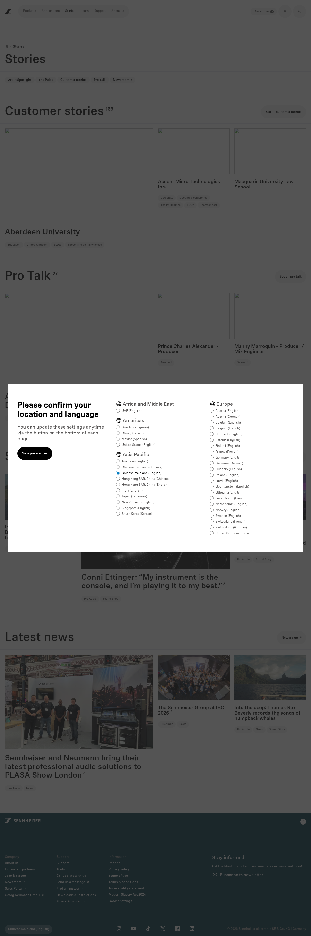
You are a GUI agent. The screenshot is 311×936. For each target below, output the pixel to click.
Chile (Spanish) (133, 433)
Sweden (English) (228, 516)
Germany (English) (229, 457)
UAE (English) (132, 411)
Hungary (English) (229, 469)
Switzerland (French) (230, 521)
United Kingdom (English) (234, 533)
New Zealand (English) (138, 502)
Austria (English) (228, 411)
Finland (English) (228, 446)
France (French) (227, 451)
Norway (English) (228, 510)
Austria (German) (228, 416)
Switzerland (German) (231, 527)
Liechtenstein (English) (232, 486)
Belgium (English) (228, 422)
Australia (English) (135, 461)
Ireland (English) (227, 475)
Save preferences (35, 453)
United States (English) (138, 445)
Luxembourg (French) (231, 498)
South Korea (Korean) (137, 514)
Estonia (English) (228, 440)
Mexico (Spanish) (134, 439)
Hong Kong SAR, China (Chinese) (146, 479)
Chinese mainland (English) (141, 473)
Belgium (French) (228, 428)
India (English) (132, 490)
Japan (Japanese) (134, 496)
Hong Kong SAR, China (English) (145, 484)
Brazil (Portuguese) (135, 427)
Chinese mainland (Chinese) (142, 467)
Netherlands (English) (231, 504)
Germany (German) (229, 463)
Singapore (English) (136, 508)
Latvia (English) (227, 481)
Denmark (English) (229, 434)
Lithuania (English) (229, 492)
